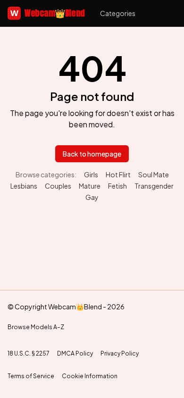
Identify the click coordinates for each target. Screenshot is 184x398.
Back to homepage (92, 153)
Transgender (154, 186)
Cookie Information (89, 376)
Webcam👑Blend (47, 13)
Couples (58, 186)
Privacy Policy (119, 353)
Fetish (117, 186)
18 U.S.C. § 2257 (29, 353)
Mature (89, 186)
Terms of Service (31, 376)
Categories (117, 13)
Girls (91, 174)
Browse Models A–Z (36, 327)
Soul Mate (153, 174)
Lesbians (23, 186)
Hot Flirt (118, 174)
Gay (92, 197)
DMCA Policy (75, 353)
